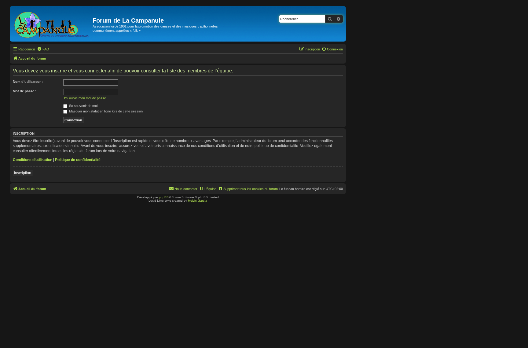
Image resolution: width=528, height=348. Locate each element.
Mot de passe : (24, 91)
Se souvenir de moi (82, 106)
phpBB (164, 197)
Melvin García (197, 200)
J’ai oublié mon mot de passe (84, 98)
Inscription (22, 173)
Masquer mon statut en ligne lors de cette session (105, 111)
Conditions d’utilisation (32, 160)
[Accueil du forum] (52, 24)
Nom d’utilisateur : (28, 81)
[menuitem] (43, 49)
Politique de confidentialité (78, 160)
